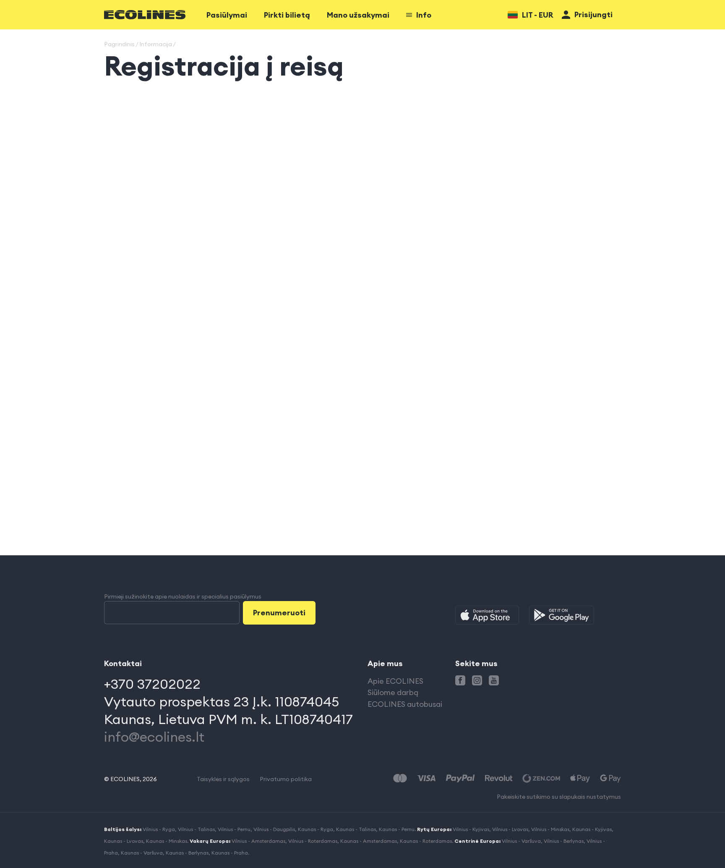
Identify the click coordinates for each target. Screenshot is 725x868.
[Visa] (426, 778)
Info (423, 15)
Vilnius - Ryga (159, 829)
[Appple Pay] (580, 778)
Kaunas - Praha (229, 853)
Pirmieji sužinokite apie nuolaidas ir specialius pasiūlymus (182, 596)
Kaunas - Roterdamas (426, 841)
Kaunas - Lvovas (123, 841)
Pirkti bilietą (287, 15)
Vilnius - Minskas (550, 829)
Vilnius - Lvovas (510, 829)
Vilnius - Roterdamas (312, 841)
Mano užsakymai (358, 15)
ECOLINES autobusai (405, 704)
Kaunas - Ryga (315, 829)
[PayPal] (460, 778)
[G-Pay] (610, 778)
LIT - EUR (537, 15)
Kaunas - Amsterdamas (368, 841)
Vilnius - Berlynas (564, 841)
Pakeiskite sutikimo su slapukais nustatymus (559, 796)
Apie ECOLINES (395, 681)
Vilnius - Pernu (234, 829)
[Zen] (541, 778)
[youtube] (494, 680)
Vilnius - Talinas (196, 829)
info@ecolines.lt (154, 736)
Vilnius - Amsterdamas (258, 841)
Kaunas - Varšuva (142, 853)
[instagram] (477, 680)
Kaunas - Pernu (397, 829)
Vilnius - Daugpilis (274, 829)
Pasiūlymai (226, 15)
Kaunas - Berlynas (187, 853)
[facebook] (460, 680)
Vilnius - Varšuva (521, 841)
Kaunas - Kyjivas (592, 829)
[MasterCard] (400, 778)
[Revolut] (498, 778)
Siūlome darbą (393, 692)
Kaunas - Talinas (356, 829)
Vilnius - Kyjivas (471, 829)
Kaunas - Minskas (166, 841)
